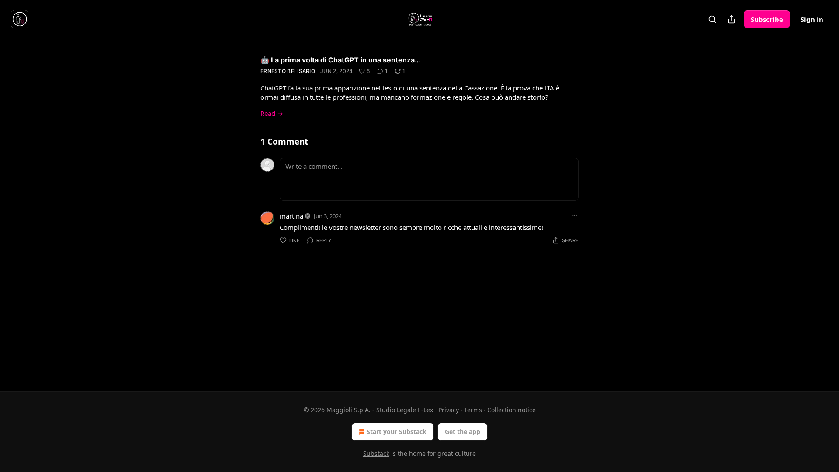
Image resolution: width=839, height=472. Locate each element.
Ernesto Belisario (287, 71)
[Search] (712, 19)
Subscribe (767, 19)
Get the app (462, 431)
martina (291, 216)
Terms (473, 410)
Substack (376, 453)
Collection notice (511, 410)
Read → (271, 113)
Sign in (812, 19)
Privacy (448, 410)
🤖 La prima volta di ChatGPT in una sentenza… (340, 60)
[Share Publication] (731, 19)
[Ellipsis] (574, 215)
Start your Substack (396, 431)
